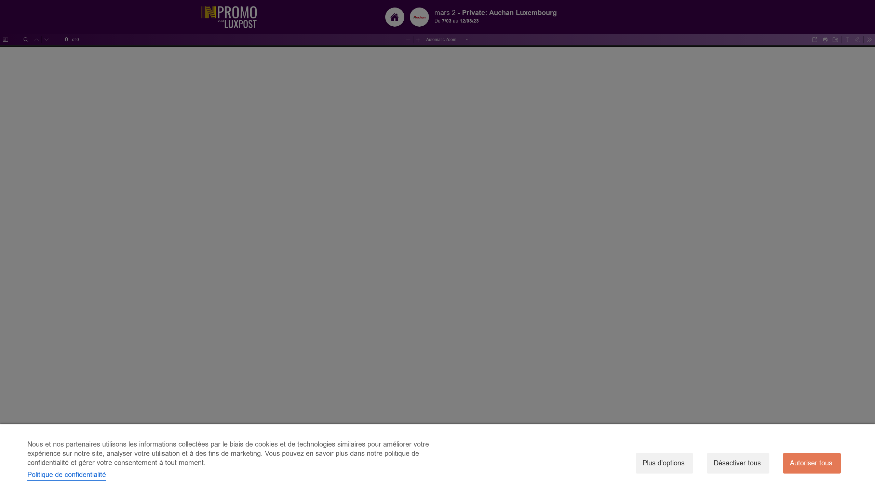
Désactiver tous (737, 463)
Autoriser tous (811, 463)
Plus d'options (664, 463)
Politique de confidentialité (66, 474)
